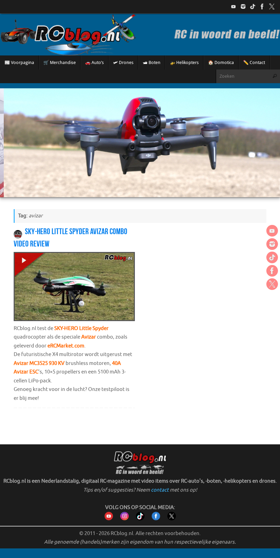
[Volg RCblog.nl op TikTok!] (140, 519)
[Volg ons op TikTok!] (252, 6)
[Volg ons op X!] (272, 6)
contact (160, 490)
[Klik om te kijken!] (74, 288)
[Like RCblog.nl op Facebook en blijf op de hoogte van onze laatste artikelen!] (156, 519)
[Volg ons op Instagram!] (243, 6)
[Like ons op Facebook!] (262, 6)
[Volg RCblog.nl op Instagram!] (124, 519)
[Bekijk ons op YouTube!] (233, 6)
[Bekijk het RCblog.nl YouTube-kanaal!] (108, 519)
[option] (140, 142)
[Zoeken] (274, 76)
